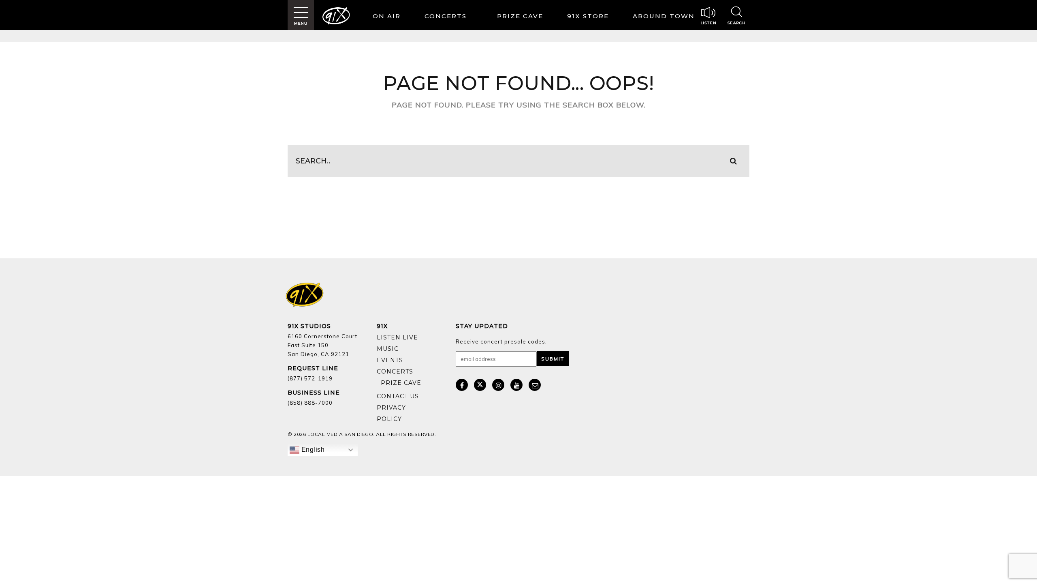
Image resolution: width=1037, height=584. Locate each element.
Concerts (446, 16)
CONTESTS (522, 17)
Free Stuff (399, 389)
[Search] (736, 16)
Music (388, 348)
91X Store (588, 16)
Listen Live (397, 337)
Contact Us (398, 396)
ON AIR (387, 16)
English (311, 449)
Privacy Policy (391, 413)
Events (390, 360)
